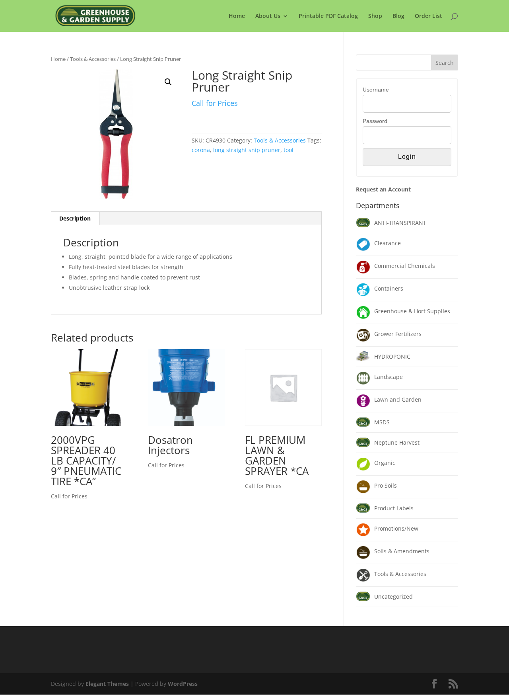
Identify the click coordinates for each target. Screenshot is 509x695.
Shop (375, 16)
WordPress (183, 683)
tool (288, 150)
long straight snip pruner (246, 150)
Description (75, 218)
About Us (267, 16)
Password (375, 121)
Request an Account (383, 189)
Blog (398, 16)
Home (237, 16)
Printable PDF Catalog (328, 16)
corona (201, 150)
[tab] (75, 218)
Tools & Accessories (93, 58)
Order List (428, 16)
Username (376, 89)
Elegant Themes (107, 683)
